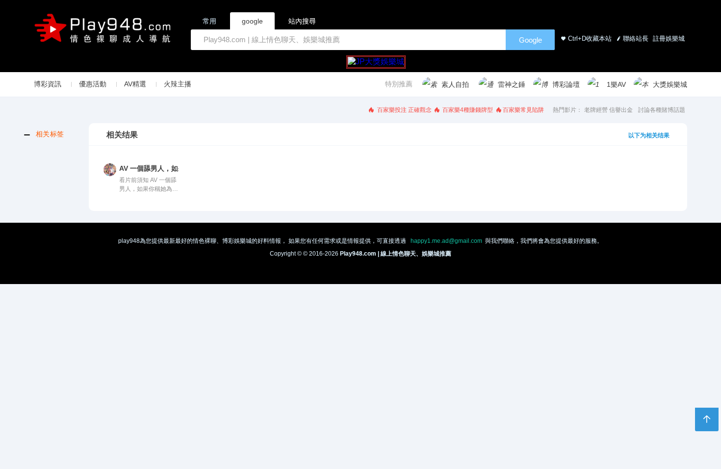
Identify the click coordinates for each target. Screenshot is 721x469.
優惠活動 (92, 84)
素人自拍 (455, 84)
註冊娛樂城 (668, 38)
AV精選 (135, 84)
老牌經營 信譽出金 (608, 109)
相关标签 (50, 134)
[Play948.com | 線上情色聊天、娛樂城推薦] (104, 32)
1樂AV (616, 84)
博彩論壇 (566, 84)
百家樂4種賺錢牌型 (467, 109)
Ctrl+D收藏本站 (590, 38)
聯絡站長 (635, 38)
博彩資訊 (47, 84)
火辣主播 (177, 84)
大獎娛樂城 (670, 84)
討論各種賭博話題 (661, 109)
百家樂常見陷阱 (523, 109)
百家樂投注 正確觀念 (404, 109)
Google (530, 40)
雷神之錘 (511, 84)
